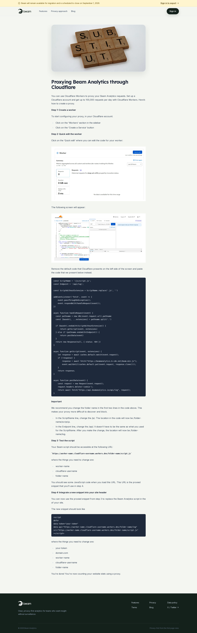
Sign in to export (168, 3)
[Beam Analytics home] (24, 11)
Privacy (152, 602)
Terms (134, 607)
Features (43, 11)
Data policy (172, 602)
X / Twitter (171, 607)
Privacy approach (59, 11)
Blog (73, 11)
